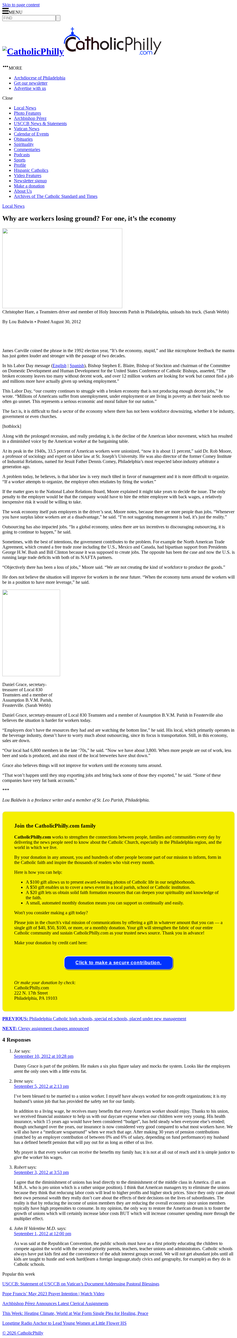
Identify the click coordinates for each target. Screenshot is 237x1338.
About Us (23, 191)
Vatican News (26, 128)
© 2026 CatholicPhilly (22, 1332)
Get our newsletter (30, 83)
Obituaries (23, 139)
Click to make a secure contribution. (118, 962)
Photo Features (27, 113)
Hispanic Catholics (31, 170)
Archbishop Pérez (30, 118)
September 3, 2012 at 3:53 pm (41, 1172)
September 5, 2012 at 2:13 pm (41, 1086)
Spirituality (24, 144)
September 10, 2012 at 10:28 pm (43, 1056)
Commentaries (27, 149)
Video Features (27, 175)
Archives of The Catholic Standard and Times (55, 196)
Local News (25, 107)
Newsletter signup (30, 180)
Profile (20, 165)
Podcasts (22, 154)
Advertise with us (30, 88)
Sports (19, 159)
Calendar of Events (31, 133)
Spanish (77, 365)
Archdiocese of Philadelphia (39, 77)
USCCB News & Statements (40, 123)
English (59, 365)
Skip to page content (21, 4)
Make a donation (29, 185)
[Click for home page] (82, 51)
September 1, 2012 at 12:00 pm (42, 1233)
